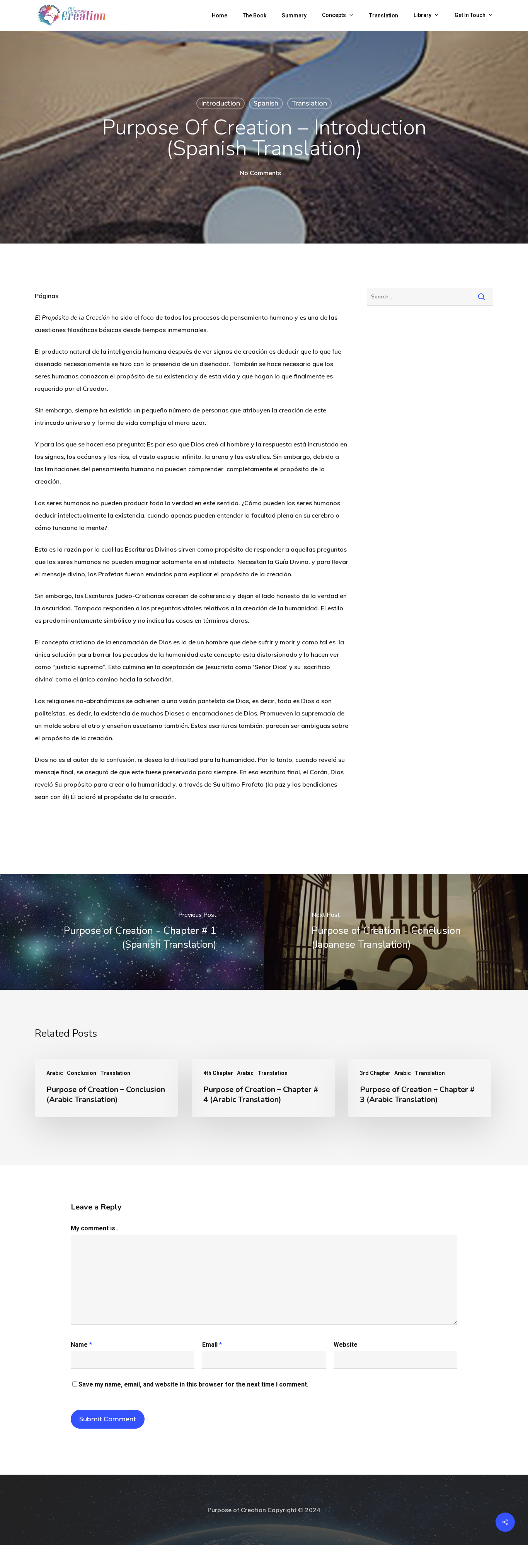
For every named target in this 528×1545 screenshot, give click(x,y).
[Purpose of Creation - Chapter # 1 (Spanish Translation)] (132, 932)
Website (346, 1344)
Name (81, 1344)
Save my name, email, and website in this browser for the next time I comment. (193, 1384)
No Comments (260, 173)
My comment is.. (94, 1228)
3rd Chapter (375, 1073)
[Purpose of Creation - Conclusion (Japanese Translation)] (396, 932)
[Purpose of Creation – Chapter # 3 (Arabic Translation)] (419, 1088)
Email (212, 1344)
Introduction (220, 103)
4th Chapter (218, 1073)
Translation (309, 103)
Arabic (54, 1073)
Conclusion (81, 1073)
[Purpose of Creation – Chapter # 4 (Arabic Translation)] (263, 1088)
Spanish (266, 103)
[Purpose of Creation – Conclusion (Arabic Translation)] (106, 1088)
